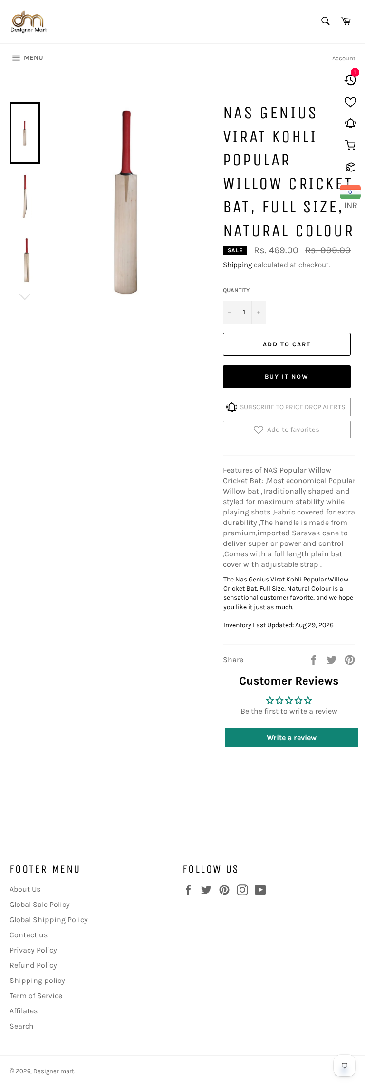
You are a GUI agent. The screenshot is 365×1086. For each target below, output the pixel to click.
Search (22, 1025)
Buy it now (287, 376)
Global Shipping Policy (49, 919)
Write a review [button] (292, 737)
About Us (25, 889)
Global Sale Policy (40, 904)
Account (343, 58)
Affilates (24, 1010)
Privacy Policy (33, 949)
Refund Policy (33, 965)
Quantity (236, 290)
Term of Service (36, 995)
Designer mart (53, 1071)
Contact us (29, 934)
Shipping (237, 264)
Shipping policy (37, 980)
